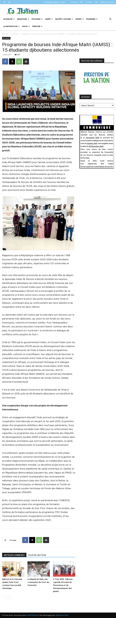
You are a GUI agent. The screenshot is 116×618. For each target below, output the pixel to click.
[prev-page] (4, 597)
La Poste (73, 2)
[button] (110, 19)
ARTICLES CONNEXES (14, 555)
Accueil (5, 34)
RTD (81, 2)
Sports (78, 19)
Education (22, 19)
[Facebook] (4, 2)
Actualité (7, 19)
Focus (24, 26)
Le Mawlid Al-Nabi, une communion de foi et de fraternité (38, 582)
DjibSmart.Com (61, 615)
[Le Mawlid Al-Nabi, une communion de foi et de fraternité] (38, 569)
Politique (36, 19)
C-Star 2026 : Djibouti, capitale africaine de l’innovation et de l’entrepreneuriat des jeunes (63, 585)
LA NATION (30, 615)
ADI (96, 2)
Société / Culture (63, 19)
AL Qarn (89, 2)
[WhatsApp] (19, 61)
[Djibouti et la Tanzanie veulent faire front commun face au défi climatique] (13, 569)
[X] (9, 2)
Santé (47, 19)
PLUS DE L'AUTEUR (37, 555)
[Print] (26, 61)
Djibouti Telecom (107, 2)
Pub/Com (36, 26)
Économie (90, 19)
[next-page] (9, 597)
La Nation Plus (10, 26)
